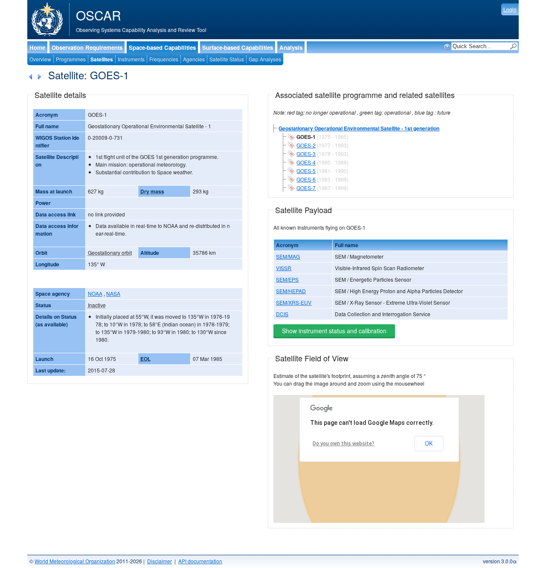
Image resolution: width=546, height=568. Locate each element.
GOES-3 (306, 153)
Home (37, 47)
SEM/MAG (288, 256)
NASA (113, 293)
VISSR (283, 267)
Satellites (101, 59)
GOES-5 (306, 170)
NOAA (95, 293)
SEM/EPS (287, 279)
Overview (40, 59)
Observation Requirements (87, 47)
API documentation (200, 561)
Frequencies (163, 59)
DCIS (282, 313)
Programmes (71, 59)
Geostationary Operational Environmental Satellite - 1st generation (359, 128)
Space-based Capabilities (162, 47)
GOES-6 (306, 179)
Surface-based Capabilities (237, 47)
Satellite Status (226, 59)
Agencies (194, 59)
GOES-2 (306, 145)
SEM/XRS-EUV (293, 302)
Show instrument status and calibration (334, 330)
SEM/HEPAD (291, 290)
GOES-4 (306, 162)
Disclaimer (159, 561)
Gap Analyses (265, 59)
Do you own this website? (344, 444)
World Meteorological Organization (75, 561)
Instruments (131, 59)
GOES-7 (306, 187)
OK (429, 443)
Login (510, 9)
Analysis (290, 47)
